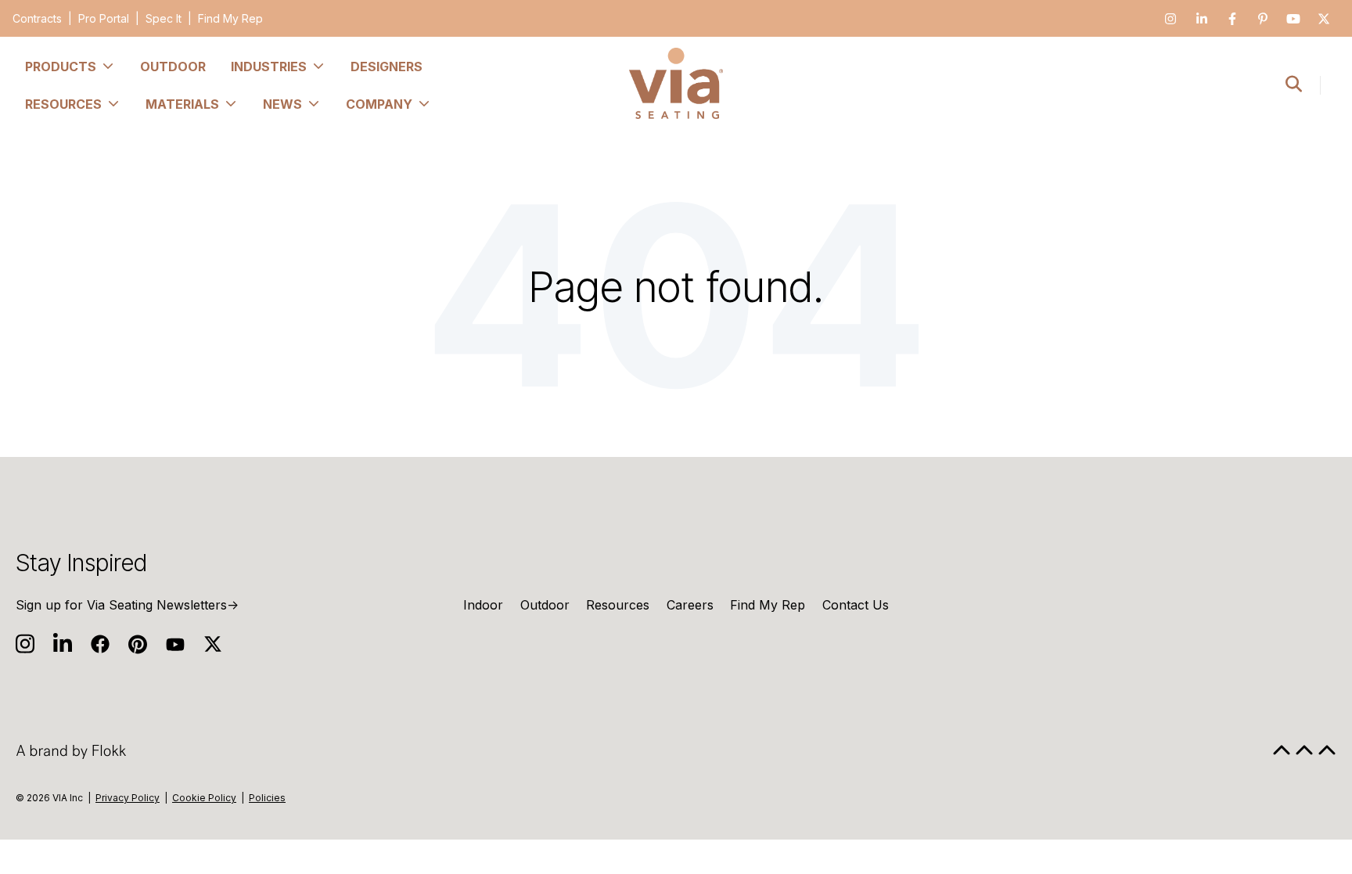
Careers (690, 605)
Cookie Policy (204, 798)
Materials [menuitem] (182, 104)
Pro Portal (103, 18)
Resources (617, 605)
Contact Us (855, 605)
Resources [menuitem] (63, 104)
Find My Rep (230, 18)
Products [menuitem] (60, 66)
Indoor (483, 605)
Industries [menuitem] (269, 66)
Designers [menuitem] (386, 66)
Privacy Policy (127, 798)
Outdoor (545, 605)
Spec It (164, 18)
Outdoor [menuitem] (173, 66)
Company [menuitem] (379, 104)
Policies (267, 798)
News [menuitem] (282, 104)
